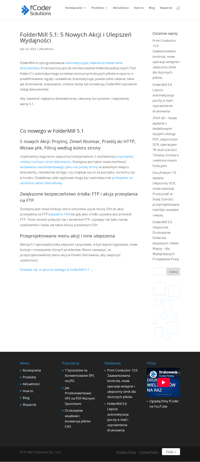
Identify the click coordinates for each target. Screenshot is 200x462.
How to (139, 8)
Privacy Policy (126, 452)
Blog (152, 8)
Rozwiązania (32, 370)
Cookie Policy (149, 452)
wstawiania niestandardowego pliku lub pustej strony (59, 167)
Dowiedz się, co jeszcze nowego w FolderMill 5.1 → (56, 269)
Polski (169, 451)
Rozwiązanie (73, 8)
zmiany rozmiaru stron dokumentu (45, 162)
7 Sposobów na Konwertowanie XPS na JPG (79, 375)
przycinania (123, 156)
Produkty (97, 8)
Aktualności (121, 8)
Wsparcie (166, 8)
